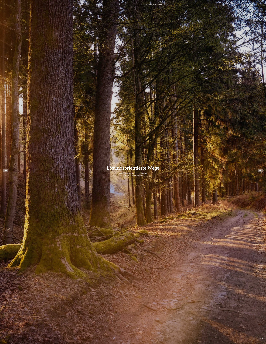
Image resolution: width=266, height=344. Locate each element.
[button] (5, 170)
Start (141, 4)
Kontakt (166, 4)
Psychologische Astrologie (150, 4)
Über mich (160, 4)
